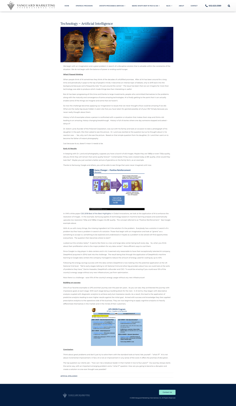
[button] (229, 6)
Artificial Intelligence (68, 376)
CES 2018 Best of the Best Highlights (96, 214)
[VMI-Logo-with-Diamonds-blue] (76, 393)
